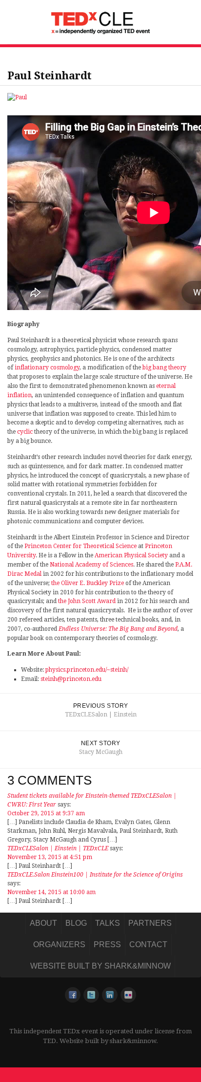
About (43, 923)
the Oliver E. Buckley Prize (87, 583)
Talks (107, 923)
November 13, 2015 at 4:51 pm (49, 857)
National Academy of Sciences (91, 564)
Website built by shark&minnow (100, 966)
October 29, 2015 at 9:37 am (46, 813)
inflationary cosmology (47, 367)
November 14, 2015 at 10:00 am (51, 892)
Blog (76, 923)
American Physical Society (131, 555)
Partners (150, 923)
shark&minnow (133, 1041)
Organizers (59, 944)
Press (107, 944)
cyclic (25, 431)
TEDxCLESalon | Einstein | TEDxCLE (57, 848)
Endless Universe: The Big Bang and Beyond (118, 628)
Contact (148, 944)
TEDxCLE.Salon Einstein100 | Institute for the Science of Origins (95, 874)
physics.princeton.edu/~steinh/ (86, 669)
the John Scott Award (87, 601)
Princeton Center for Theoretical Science (80, 546)
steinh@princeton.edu (70, 679)
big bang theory (164, 367)
